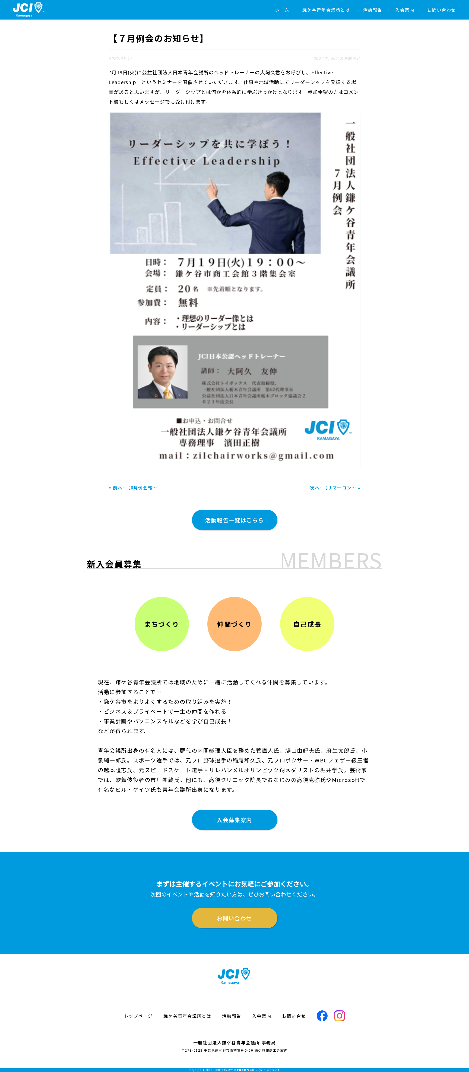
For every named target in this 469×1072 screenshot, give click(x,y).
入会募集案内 (234, 820)
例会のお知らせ (345, 58)
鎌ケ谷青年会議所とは (326, 10)
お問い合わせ (441, 10)
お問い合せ (294, 1016)
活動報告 (372, 10)
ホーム (282, 10)
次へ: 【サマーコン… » (335, 487)
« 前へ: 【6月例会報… (133, 487)
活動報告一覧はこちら (234, 520)
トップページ (138, 1016)
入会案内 (404, 10)
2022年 (320, 58)
